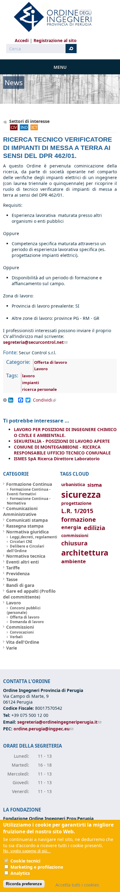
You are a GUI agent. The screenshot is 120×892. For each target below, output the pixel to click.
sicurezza (81, 494)
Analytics (20, 873)
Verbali (16, 637)
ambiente (73, 561)
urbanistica (73, 484)
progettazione (76, 503)
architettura (84, 553)
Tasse (12, 579)
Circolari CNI (21, 541)
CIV (14, 127)
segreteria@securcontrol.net (35, 342)
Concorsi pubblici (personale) (24, 610)
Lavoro (41, 368)
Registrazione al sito (55, 40)
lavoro (28, 376)
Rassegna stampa (24, 526)
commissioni (74, 535)
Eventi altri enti (22, 562)
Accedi (22, 40)
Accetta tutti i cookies (77, 885)
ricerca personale (39, 389)
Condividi (46, 400)
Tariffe (13, 568)
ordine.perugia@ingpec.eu (43, 729)
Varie (11, 648)
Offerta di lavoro (50, 362)
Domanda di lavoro (27, 621)
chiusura (74, 543)
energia (71, 527)
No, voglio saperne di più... (27, 851)
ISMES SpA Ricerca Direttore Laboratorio (57, 459)
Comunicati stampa (27, 520)
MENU (60, 67)
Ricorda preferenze (24, 884)
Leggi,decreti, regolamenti (33, 537)
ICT (34, 127)
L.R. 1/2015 (77, 511)
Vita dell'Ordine (22, 642)
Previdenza (18, 573)
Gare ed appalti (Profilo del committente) (29, 594)
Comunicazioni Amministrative (20, 511)
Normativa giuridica (27, 532)
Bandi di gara (20, 585)
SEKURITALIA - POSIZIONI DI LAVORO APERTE (62, 441)
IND (24, 127)
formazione (78, 519)
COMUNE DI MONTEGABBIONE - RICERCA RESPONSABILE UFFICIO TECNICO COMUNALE (62, 450)
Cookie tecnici (25, 861)
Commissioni (20, 627)
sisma (94, 484)
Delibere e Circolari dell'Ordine (25, 548)
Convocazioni (22, 632)
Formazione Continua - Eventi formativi (28, 491)
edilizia (94, 528)
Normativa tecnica (25, 556)
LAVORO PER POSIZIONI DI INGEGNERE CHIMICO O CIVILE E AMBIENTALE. (65, 432)
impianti (30, 382)
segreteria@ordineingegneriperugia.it (59, 722)
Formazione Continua (29, 484)
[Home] (50, 17)
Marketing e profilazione (36, 867)
